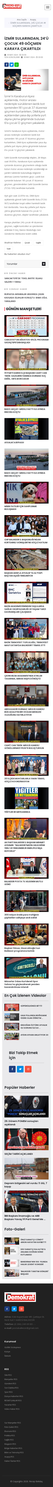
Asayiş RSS (9, 1456)
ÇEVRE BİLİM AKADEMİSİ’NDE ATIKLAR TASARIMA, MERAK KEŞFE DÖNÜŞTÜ (23, 677)
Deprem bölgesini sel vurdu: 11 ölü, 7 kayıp (25, 1185)
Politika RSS (9, 1435)
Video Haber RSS (12, 1409)
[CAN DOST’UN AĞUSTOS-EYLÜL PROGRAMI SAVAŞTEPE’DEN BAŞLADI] (26, 325)
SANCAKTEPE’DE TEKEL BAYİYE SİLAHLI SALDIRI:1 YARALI (23, 277)
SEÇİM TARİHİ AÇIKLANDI (18, 1154)
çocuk (27, 242)
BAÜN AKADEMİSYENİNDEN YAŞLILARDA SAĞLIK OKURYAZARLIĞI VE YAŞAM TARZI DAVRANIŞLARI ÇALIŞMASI (25, 609)
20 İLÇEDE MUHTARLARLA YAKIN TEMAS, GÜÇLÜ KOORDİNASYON (24, 780)
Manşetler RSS (10, 1379)
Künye (7, 1351)
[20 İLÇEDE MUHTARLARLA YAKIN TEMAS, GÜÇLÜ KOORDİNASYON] (26, 764)
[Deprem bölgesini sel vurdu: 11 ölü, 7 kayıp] (26, 1168)
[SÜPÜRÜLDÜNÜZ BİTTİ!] (11, 1007)
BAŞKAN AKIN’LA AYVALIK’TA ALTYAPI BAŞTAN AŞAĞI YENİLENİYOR (23, 574)
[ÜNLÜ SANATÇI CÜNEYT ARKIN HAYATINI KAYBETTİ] (11, 1240)
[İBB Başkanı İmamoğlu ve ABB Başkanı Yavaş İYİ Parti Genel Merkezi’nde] (26, 1201)
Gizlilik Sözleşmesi (12, 1347)
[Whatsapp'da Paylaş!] (16, 65)
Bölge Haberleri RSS (13, 1448)
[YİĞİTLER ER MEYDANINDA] (26, 798)
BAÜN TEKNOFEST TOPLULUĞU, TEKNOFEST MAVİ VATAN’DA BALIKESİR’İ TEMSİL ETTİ (26, 644)
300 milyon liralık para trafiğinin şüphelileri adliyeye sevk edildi (21, 916)
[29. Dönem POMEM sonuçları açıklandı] (26, 1106)
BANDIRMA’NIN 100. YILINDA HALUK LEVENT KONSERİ (34, 1263)
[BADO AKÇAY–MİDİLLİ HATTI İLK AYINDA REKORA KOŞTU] (26, 395)
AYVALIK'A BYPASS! (14, 442)
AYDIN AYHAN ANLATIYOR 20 (34, 1035)
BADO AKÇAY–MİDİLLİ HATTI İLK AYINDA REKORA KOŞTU (24, 411)
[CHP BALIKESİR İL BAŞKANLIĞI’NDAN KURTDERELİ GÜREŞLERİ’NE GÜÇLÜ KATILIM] (26, 525)
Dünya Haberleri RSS (13, 1396)
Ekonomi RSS (10, 1431)
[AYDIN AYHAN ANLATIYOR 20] (11, 1036)
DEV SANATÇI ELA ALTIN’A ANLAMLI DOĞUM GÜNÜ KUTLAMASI (33, 1252)
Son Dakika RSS (11, 1387)
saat (9, 248)
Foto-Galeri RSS (11, 1427)
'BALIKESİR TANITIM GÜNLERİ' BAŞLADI (35, 1272)
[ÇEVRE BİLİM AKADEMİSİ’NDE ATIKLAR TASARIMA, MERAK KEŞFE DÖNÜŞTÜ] (26, 661)
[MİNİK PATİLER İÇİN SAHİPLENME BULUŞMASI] (26, 492)
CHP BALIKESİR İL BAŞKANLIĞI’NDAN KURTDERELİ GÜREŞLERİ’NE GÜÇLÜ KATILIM (25, 541)
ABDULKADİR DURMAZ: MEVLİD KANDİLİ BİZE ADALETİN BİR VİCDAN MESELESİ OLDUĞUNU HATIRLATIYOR (24, 712)
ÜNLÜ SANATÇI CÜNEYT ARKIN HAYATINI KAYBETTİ (33, 1241)
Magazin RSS (10, 1444)
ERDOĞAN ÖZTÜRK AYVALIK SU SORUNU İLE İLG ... (34, 1026)
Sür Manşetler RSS (12, 1422)
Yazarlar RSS (10, 1404)
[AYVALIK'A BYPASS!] (26, 428)
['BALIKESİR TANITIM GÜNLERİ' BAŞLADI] (11, 1272)
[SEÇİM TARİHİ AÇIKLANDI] (26, 1139)
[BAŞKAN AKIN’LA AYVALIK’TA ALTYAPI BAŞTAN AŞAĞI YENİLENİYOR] (26, 559)
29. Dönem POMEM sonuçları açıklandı (21, 1122)
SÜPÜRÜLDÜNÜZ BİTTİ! (31, 1006)
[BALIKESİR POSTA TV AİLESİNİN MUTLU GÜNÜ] (26, 867)
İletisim (7, 1355)
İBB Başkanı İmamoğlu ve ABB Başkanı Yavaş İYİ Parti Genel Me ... (24, 1217)
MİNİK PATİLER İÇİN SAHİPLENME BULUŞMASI (20, 508)
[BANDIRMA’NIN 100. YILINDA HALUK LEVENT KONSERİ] (11, 1263)
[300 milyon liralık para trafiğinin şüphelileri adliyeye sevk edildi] (26, 900)
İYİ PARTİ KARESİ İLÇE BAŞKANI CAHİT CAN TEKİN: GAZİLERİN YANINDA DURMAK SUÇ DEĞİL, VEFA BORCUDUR (25, 375)
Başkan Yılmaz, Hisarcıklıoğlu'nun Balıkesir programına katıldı (22, 950)
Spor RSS (8, 1392)
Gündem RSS (10, 1383)
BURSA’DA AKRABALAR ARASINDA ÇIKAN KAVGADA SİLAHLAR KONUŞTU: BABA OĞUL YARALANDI (25, 295)
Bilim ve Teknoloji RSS (14, 1452)
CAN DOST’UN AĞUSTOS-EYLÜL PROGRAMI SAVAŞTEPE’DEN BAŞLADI (26, 341)
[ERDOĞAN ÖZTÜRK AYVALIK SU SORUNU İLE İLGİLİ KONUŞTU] (11, 1026)
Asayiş (33, 19)
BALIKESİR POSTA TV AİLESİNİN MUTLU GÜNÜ (23, 883)
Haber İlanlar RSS (12, 1461)
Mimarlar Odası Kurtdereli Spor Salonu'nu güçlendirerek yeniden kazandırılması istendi (22, 984)
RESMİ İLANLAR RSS (13, 1400)
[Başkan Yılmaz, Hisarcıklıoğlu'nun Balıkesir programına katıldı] (26, 934)
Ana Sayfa (21, 19)
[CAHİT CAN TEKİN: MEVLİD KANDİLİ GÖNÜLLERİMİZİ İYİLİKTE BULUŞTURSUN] (26, 731)
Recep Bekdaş (36, 1481)
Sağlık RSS (9, 1439)
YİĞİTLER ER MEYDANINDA (17, 811)
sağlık (38, 242)
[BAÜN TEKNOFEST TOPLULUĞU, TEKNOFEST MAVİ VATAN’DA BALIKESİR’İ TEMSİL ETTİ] (26, 628)
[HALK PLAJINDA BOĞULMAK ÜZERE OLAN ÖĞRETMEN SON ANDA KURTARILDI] (11, 1016)
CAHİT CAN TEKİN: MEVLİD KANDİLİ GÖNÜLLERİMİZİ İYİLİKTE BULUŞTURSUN (24, 747)
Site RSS (8, 1375)
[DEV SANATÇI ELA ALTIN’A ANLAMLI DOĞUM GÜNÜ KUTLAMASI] (11, 1250)
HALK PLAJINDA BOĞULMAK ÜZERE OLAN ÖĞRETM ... (34, 1016)
